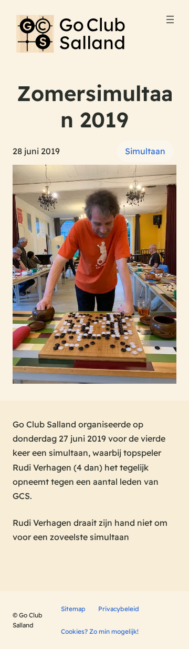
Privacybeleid (118, 609)
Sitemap (73, 609)
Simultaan (145, 151)
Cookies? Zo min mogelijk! (100, 631)
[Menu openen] (170, 19)
